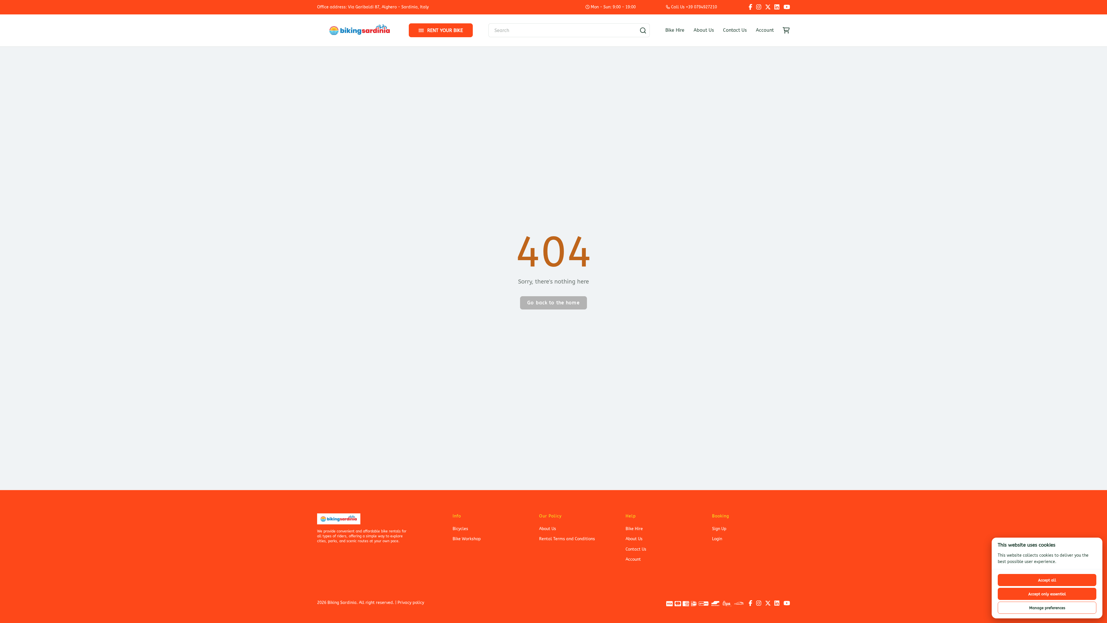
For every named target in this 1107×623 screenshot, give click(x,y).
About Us (704, 30)
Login (717, 538)
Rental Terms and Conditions (567, 538)
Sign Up (719, 528)
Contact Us (735, 30)
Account (765, 30)
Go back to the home (553, 302)
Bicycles (460, 528)
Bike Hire (674, 30)
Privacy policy (411, 602)
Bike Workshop (467, 538)
